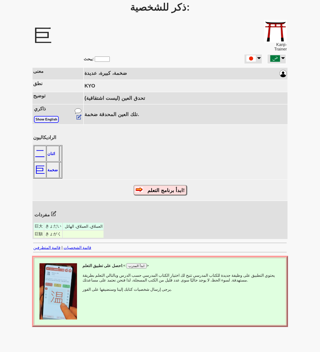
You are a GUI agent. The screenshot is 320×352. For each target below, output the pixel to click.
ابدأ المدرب (136, 266)
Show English (46, 119)
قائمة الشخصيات (77, 248)
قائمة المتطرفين (46, 248)
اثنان (51, 154)
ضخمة (53, 170)
